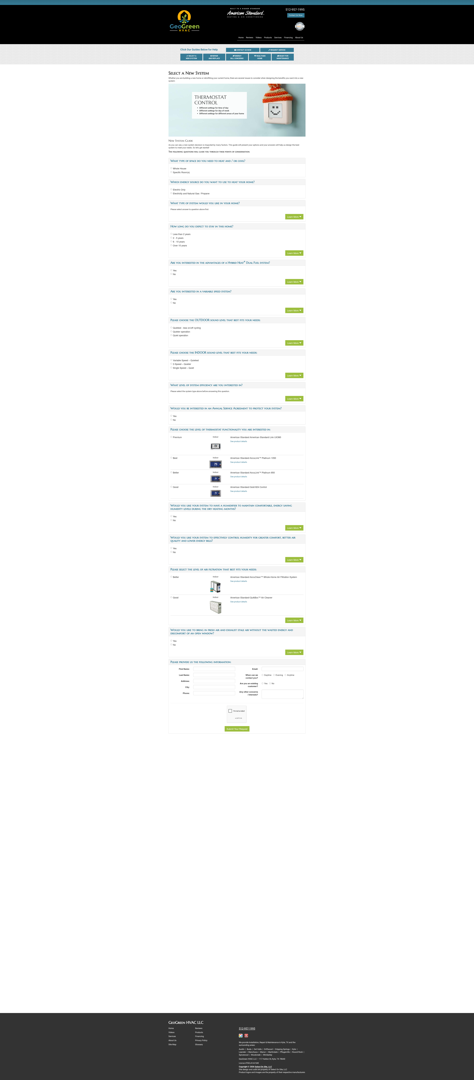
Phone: (186, 693)
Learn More (293, 216)
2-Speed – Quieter (182, 364)
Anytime (290, 675)
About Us (299, 37)
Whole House (179, 168)
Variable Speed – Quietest (186, 360)
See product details (238, 441)
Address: (185, 681)
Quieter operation (181, 331)
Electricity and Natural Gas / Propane (191, 193)
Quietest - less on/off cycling (187, 327)
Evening (279, 675)
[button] (243, 50)
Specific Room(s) (181, 172)
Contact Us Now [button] (296, 15)
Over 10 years (180, 245)
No (174, 274)
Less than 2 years (181, 234)
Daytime (267, 675)
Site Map (172, 1044)
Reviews (249, 37)
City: (187, 687)
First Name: (184, 669)
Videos (259, 37)
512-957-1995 (247, 1028)
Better (176, 472)
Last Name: (184, 675)
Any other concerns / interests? (248, 693)
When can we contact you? (252, 676)
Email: (255, 669)
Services (278, 37)
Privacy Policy (201, 1040)
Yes (175, 270)
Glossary (199, 1044)
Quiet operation (180, 335)
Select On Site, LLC (263, 1067)
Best (175, 457)
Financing (288, 37)
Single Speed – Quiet (183, 367)
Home (241, 37)
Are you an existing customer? (249, 685)
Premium (177, 437)
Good (175, 487)
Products (268, 37)
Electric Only (179, 189)
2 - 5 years (178, 237)
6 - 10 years (179, 241)
